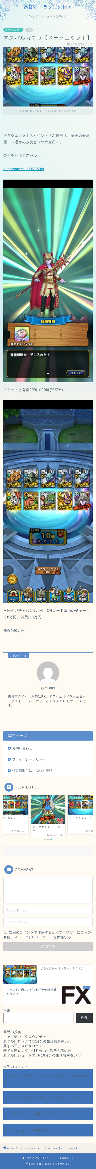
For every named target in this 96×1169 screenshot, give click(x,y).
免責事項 (64, 1158)
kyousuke (78, 1075)
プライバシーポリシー (29, 759)
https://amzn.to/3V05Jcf (23, 169)
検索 (6, 1010)
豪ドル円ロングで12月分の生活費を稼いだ (37, 1041)
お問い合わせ (22, 748)
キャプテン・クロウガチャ (24, 1036)
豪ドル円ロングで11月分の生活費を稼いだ (37, 1050)
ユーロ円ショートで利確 (23, 1114)
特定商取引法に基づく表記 (32, 770)
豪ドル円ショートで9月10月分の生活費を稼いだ (42, 1055)
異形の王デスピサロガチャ (24, 1046)
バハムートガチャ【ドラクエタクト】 (33, 1075)
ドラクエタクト (13, 30)
